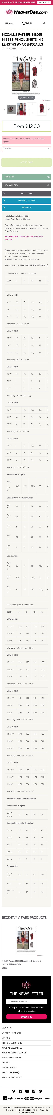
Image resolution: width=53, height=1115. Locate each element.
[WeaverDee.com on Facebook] (20, 1092)
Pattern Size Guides (11, 1077)
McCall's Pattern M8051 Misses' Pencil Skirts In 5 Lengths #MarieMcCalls (21, 962)
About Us (6, 1028)
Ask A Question (11, 185)
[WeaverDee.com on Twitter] (13, 1092)
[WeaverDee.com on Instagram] (33, 1092)
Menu (11, 23)
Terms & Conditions (12, 1043)
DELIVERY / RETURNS (26, 201)
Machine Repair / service (14, 1053)
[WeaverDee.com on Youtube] (27, 1092)
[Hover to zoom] (26, 77)
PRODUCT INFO (26, 194)
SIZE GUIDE (26, 208)
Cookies (6, 1063)
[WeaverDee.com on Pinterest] (40, 1092)
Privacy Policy (9, 1067)
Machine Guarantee (12, 1048)
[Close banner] (50, 2)
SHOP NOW (44, 2)
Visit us (6, 1038)
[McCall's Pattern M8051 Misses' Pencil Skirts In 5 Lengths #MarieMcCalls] (11, 109)
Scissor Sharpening (11, 1058)
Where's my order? (11, 1033)
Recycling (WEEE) (10, 1072)
